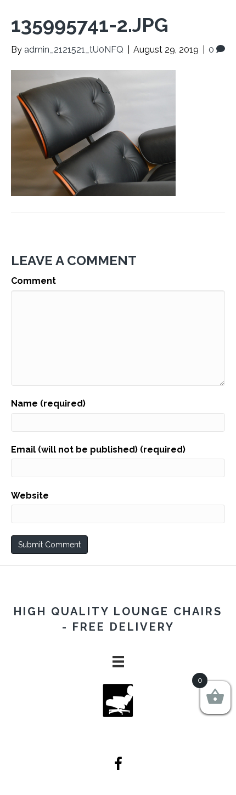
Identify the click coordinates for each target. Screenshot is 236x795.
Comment (33, 281)
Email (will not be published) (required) (98, 449)
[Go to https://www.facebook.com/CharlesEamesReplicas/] (118, 765)
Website (30, 495)
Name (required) (48, 403)
